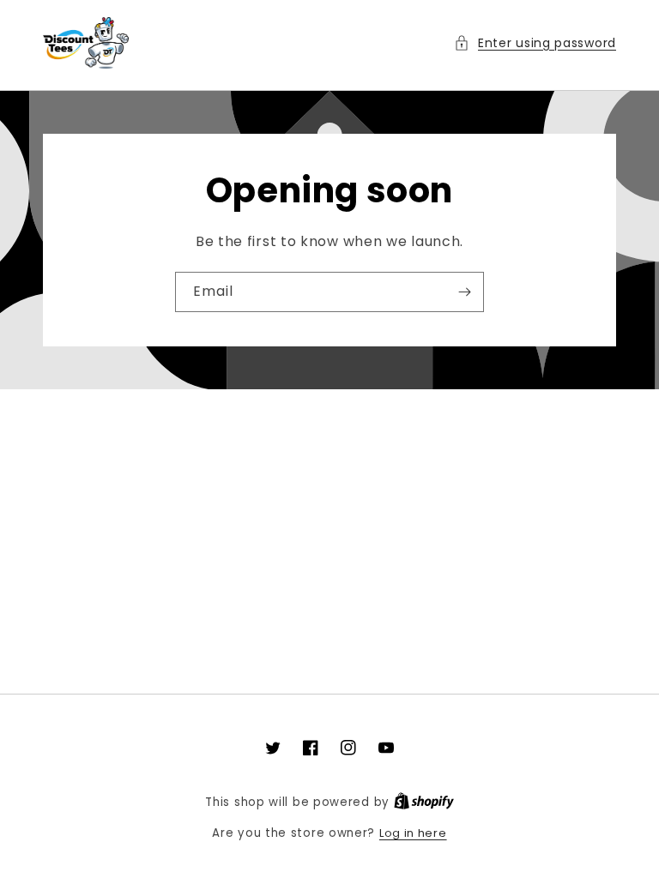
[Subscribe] (464, 292)
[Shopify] (424, 802)
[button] (535, 43)
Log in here (413, 833)
